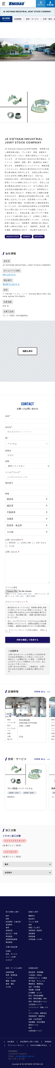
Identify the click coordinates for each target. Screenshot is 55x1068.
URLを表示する (9, 275)
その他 (11, 546)
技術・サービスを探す (14, 968)
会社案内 (10, 1041)
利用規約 (48, 1041)
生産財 (8, 951)
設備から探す (33, 912)
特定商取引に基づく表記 (29, 1041)
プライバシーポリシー (16, 1045)
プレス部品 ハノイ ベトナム (20, 788)
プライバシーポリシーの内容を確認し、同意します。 (28, 631)
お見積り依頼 (26, 543)
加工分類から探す (12, 912)
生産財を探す (33, 968)
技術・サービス (11, 954)
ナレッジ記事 (11, 957)
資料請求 (12, 543)
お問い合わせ (41, 543)
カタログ (9, 960)
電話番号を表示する (11, 284)
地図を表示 (28, 351)
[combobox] (27, 443)
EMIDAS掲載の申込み (39, 1045)
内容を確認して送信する (27, 640)
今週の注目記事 (11, 947)
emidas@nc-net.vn (24, 1056)
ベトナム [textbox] (12, 443)
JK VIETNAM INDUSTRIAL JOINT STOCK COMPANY (27, 11)
